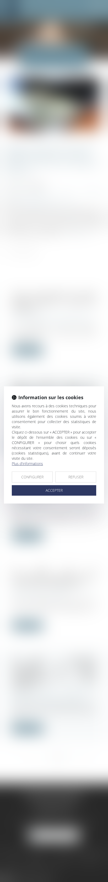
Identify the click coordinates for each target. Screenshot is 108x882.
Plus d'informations (27, 463)
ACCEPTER (54, 490)
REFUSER (75, 476)
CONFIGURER (32, 476)
